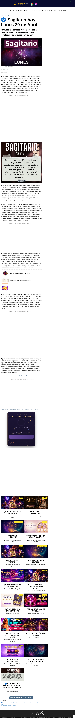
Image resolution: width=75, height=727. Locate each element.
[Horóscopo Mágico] (15, 4)
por (4, 72)
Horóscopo (11, 10)
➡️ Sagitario (28, 697)
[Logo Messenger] (36, 4)
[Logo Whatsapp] (31, 3)
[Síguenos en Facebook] (33, 713)
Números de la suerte (36, 10)
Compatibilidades (22, 10)
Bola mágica (49, 10)
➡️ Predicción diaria (16, 697)
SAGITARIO (5, 15)
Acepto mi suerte (21, 437)
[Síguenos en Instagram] (37, 713)
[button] (21, 422)
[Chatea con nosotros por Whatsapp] (42, 713)
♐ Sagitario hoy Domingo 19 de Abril (8, 705)
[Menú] (27, 4)
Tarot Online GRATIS (61, 10)
